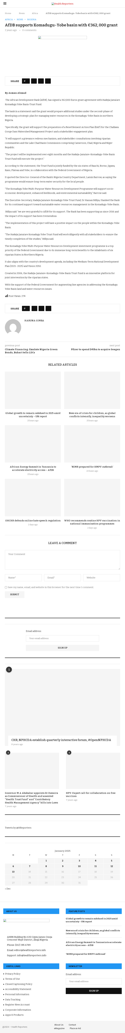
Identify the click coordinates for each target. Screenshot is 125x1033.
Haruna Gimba (34, 320)
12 (112, 866)
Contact (72, 1025)
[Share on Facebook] (34, 81)
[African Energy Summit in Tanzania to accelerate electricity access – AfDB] (33, 444)
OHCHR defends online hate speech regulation (33, 520)
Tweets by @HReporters (18, 827)
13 (13, 871)
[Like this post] (27, 81)
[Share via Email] (48, 81)
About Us (58, 1025)
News (22, 13)
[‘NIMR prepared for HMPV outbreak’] (92, 444)
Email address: (34, 631)
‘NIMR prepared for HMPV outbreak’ (92, 466)
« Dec (8, 888)
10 (79, 866)
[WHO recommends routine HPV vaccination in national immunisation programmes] (92, 497)
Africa (35, 13)
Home (8, 13)
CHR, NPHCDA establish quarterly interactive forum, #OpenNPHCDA (61, 740)
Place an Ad (75, 1028)
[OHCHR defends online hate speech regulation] (33, 497)
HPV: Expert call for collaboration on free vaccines (90, 795)
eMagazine (59, 1028)
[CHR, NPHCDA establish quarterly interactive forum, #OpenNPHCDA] (62, 707)
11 (95, 866)
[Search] (120, 3)
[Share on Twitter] (41, 81)
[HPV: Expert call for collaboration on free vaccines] (93, 771)
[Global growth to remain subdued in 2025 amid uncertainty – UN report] (33, 390)
